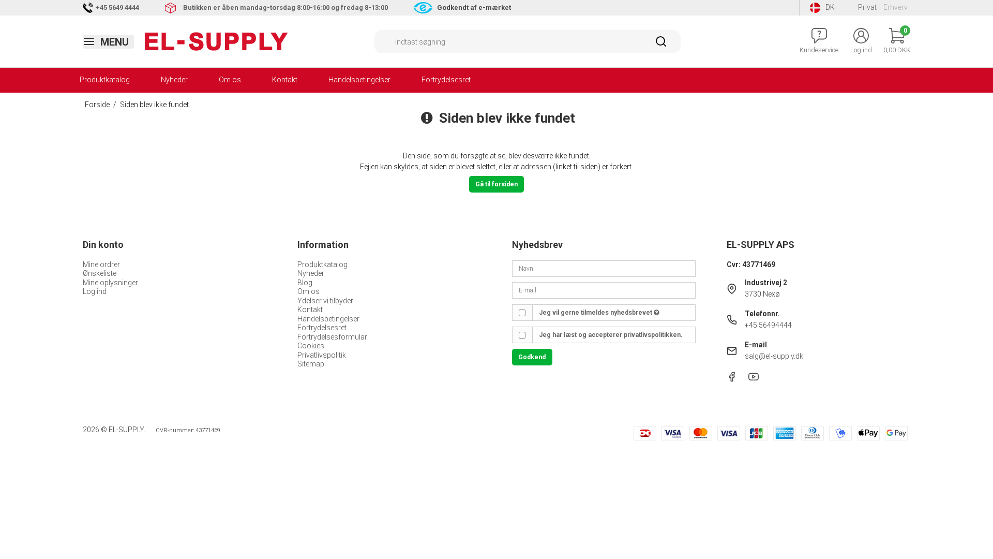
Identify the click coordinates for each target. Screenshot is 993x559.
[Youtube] (753, 379)
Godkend (532, 357)
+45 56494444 (768, 325)
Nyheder (174, 80)
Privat (867, 7)
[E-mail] (604, 290)
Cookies (310, 346)
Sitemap (310, 364)
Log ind (95, 291)
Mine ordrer (101, 264)
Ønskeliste (99, 273)
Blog (304, 282)
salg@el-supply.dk (774, 356)
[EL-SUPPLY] (216, 41)
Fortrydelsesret (446, 80)
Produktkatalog (105, 80)
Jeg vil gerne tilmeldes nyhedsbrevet (596, 312)
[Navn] (604, 267)
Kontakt (284, 80)
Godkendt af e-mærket (474, 7)
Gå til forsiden (496, 184)
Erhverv (895, 7)
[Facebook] (732, 379)
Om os (230, 80)
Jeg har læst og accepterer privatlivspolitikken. (611, 335)
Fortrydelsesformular (332, 337)
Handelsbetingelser (359, 80)
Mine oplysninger (110, 282)
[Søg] (661, 45)
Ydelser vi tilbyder (325, 301)
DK (830, 7)
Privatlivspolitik (321, 355)
